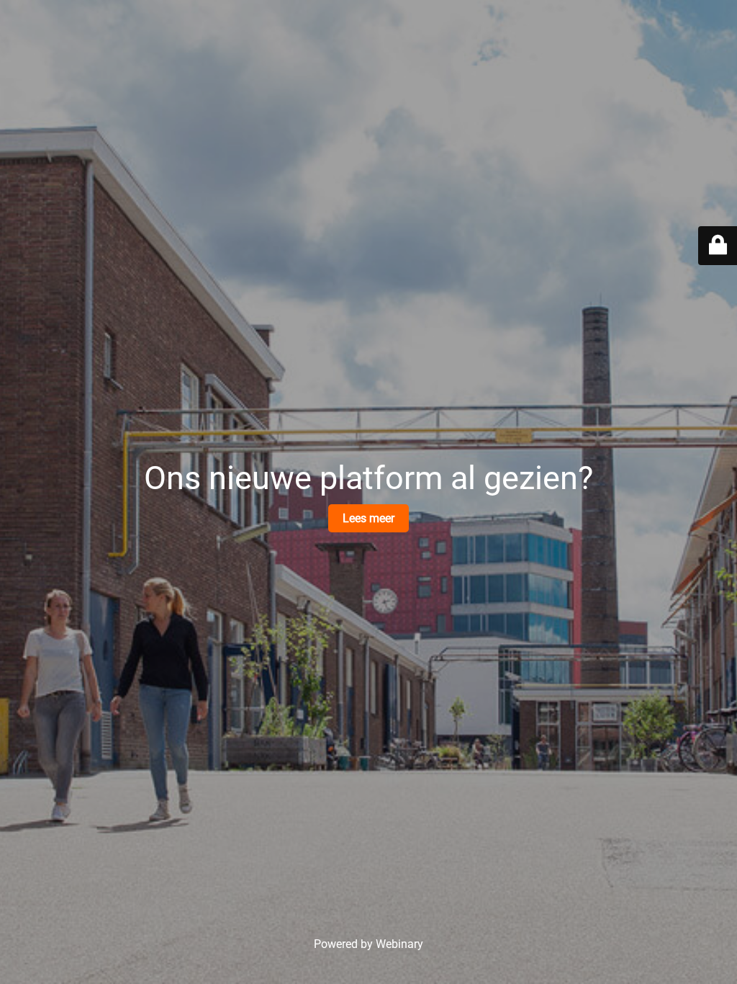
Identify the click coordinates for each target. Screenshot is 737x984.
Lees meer (368, 518)
